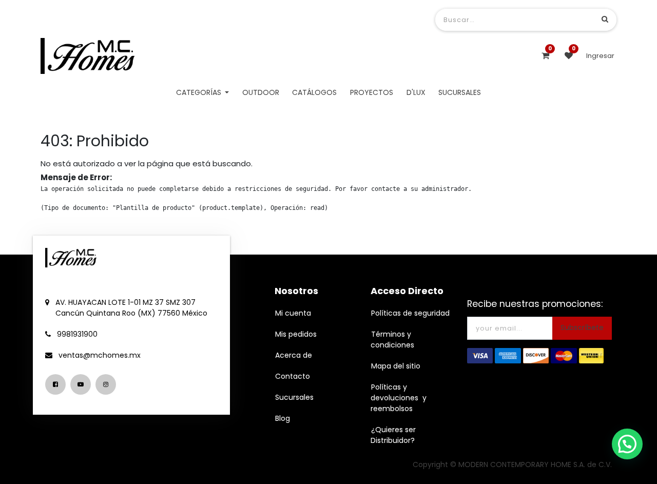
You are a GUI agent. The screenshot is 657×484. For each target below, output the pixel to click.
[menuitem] (261, 93)
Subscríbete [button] (582, 327)
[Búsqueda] (604, 19)
